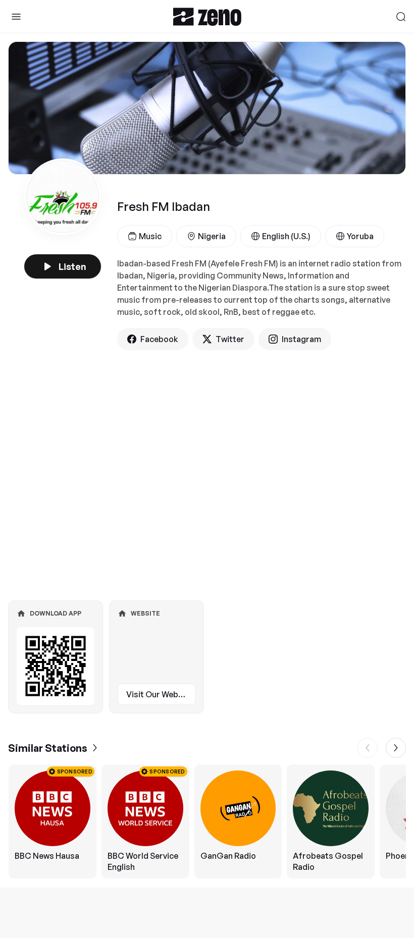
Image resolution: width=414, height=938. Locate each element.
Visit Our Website (159, 694)
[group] (207, 821)
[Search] (401, 17)
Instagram (301, 339)
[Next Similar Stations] (396, 748)
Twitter (230, 339)
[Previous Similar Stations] (367, 748)
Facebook (159, 339)
